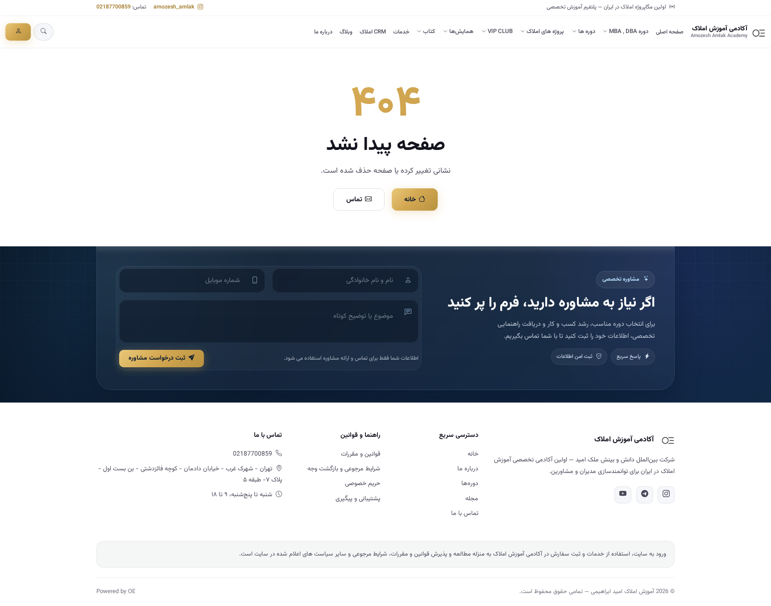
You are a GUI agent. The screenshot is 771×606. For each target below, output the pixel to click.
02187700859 (113, 7)
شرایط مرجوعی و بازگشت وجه (343, 469)
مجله (471, 499)
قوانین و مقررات (360, 454)
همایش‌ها (461, 31)
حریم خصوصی (362, 484)
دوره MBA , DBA (628, 31)
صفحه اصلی (670, 32)
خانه (410, 199)
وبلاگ (346, 32)
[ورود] (18, 32)
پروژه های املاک (545, 31)
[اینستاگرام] (666, 494)
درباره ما (323, 32)
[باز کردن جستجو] (43, 32)
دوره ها (586, 31)
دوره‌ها (469, 484)
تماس (354, 199)
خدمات (401, 32)
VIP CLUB (500, 31)
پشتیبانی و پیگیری (358, 499)
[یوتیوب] (622, 494)
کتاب (429, 31)
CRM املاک (373, 32)
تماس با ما (464, 514)
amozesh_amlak (174, 7)
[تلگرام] (644, 494)
